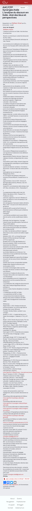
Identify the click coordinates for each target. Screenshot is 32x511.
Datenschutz (20, 508)
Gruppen (12, 505)
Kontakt (10, 508)
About (12, 499)
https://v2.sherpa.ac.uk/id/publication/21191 (15, 422)
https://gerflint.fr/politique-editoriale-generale (13, 416)
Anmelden (6, 484)
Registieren (15, 484)
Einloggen (20, 505)
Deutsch (23, 7)
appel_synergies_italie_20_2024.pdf (15, 478)
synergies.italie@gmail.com (10, 436)
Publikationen (21, 502)
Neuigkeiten (10, 502)
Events (19, 499)
